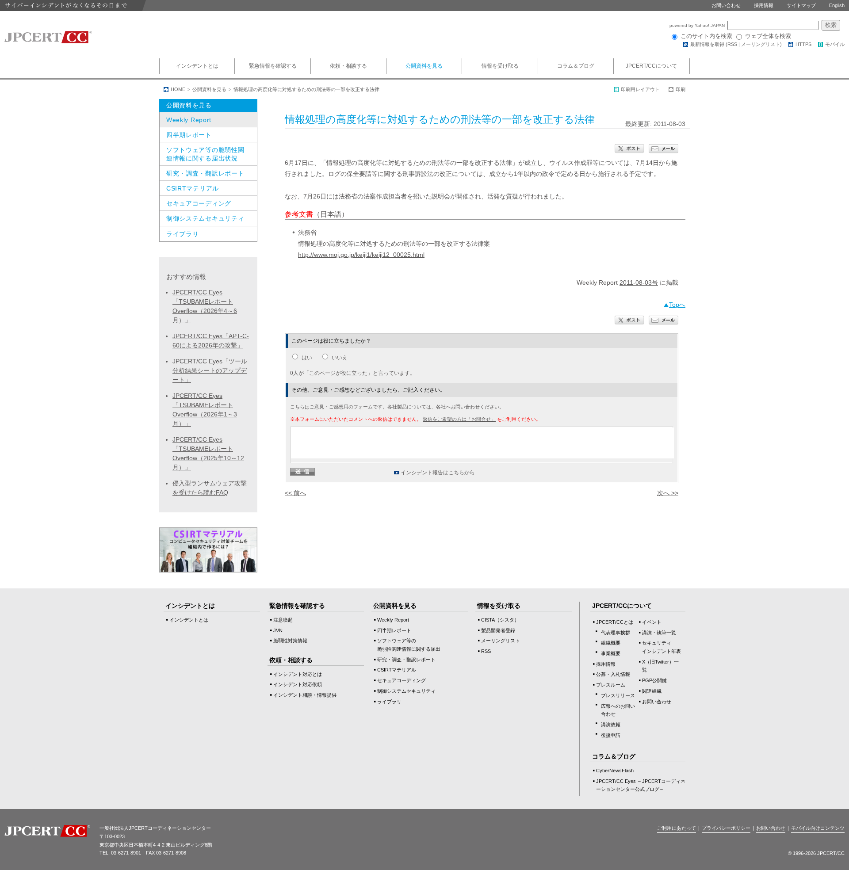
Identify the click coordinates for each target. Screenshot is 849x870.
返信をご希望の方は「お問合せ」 (459, 419)
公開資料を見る (424, 66)
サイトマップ (801, 5)
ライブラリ (182, 233)
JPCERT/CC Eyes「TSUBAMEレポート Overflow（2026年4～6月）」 (204, 306)
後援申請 (610, 735)
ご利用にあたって (676, 828)
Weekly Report (188, 119)
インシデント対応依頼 (297, 684)
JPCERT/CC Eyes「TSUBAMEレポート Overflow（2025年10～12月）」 (208, 453)
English (837, 5)
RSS (732, 44)
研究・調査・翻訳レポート (205, 173)
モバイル (835, 44)
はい (307, 358)
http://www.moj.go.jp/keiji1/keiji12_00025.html (361, 254)
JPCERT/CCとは (614, 622)
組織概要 (610, 642)
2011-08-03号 (639, 282)
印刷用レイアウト (640, 89)
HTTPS (803, 44)
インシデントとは (197, 66)
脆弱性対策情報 (290, 640)
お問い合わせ (726, 5)
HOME (178, 89)
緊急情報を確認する (273, 66)
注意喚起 (283, 619)
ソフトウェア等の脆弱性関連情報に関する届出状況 (205, 153)
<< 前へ (295, 492)
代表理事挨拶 (615, 632)
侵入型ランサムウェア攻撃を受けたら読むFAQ (209, 488)
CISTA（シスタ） (500, 619)
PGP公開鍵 (654, 680)
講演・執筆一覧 (659, 632)
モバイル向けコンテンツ (818, 828)
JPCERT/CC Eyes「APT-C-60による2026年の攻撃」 (210, 340)
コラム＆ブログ (575, 66)
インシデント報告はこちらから (438, 472)
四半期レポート (189, 134)
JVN (278, 630)
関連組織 (652, 691)
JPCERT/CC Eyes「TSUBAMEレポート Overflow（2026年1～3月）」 (204, 409)
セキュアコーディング (198, 203)
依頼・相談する (348, 66)
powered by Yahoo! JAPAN (697, 25)
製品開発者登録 (498, 630)
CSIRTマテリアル (192, 188)
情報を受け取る (500, 66)
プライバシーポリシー (726, 828)
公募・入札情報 (613, 674)
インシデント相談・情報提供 (305, 695)
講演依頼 (610, 724)
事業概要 (610, 653)
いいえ (340, 358)
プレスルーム (610, 684)
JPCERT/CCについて (651, 66)
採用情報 (763, 5)
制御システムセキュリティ (205, 218)
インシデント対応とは (297, 674)
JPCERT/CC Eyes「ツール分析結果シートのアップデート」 (209, 370)
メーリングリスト (760, 44)
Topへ (677, 304)
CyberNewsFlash (615, 770)
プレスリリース (618, 695)
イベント (652, 622)
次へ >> (667, 492)
